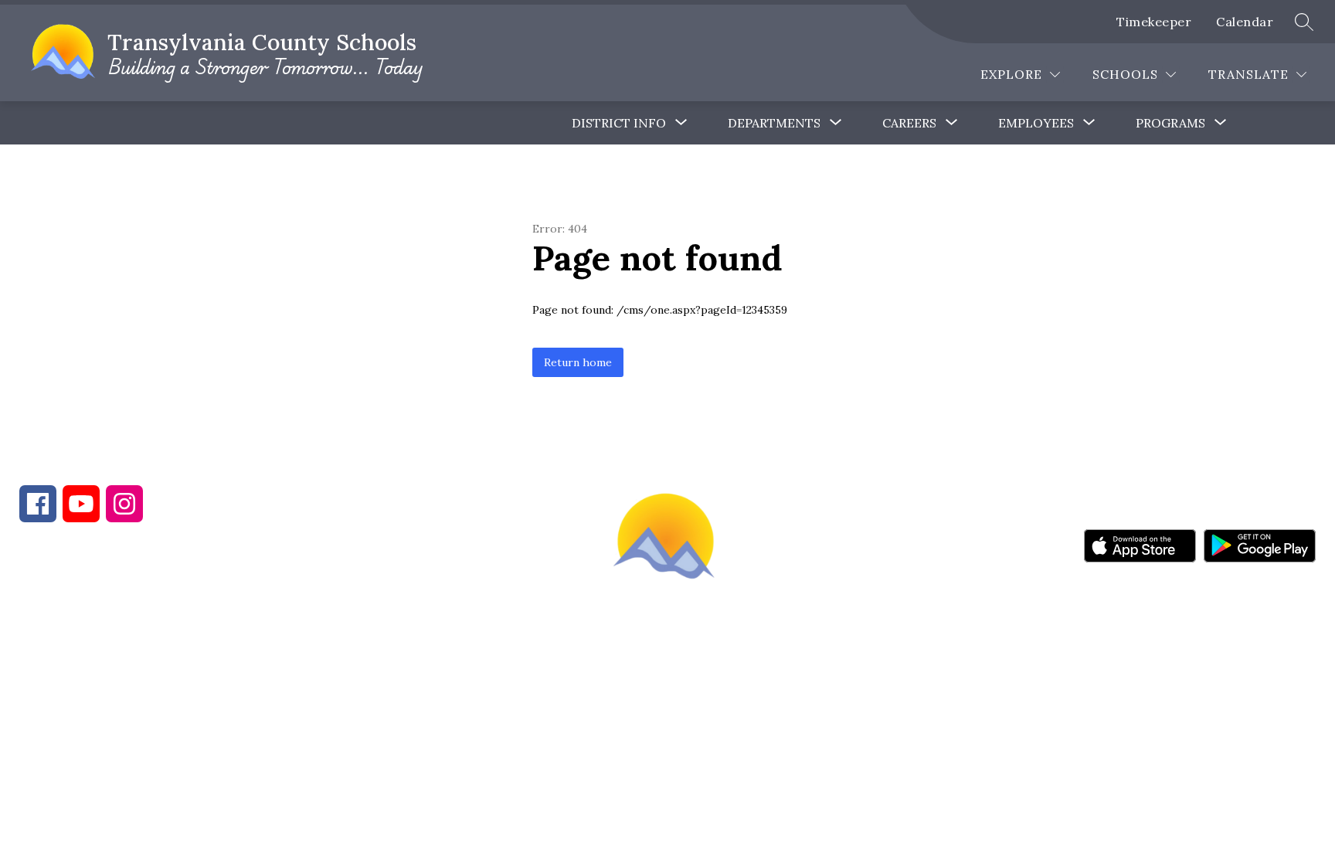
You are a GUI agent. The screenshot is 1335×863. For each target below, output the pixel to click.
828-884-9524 (292, 615)
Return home (578, 362)
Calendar (1244, 21)
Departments (774, 123)
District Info (619, 123)
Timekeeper (1153, 21)
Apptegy (700, 691)
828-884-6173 (154, 615)
